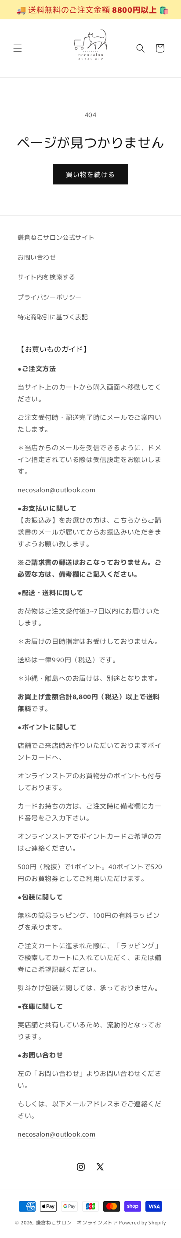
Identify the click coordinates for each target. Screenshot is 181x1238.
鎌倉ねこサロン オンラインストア (77, 1222)
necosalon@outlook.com (57, 1133)
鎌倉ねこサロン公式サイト (56, 237)
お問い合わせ (37, 257)
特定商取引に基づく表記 (53, 316)
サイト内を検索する (46, 276)
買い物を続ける (90, 174)
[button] (17, 48)
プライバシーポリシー (50, 296)
